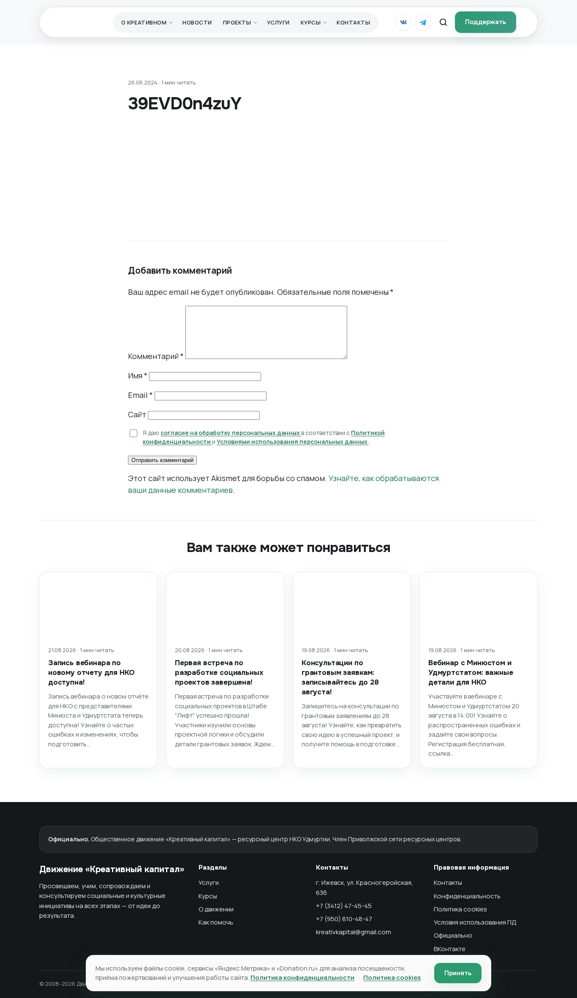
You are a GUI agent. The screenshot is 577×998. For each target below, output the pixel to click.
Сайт (137, 414)
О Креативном (143, 22)
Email (140, 395)
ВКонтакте (449, 948)
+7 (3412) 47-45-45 (344, 905)
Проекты (237, 22)
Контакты (353, 22)
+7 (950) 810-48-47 (344, 918)
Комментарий (156, 356)
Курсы (311, 22)
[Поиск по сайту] (443, 22)
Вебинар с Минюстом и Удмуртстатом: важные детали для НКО (470, 672)
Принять (457, 973)
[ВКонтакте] (403, 22)
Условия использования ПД (475, 922)
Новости (197, 22)
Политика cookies (460, 909)
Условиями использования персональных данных (293, 442)
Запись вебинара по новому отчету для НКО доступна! (91, 672)
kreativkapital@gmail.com (353, 931)
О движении (216, 909)
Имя (137, 375)
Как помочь (216, 922)
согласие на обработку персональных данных (231, 433)
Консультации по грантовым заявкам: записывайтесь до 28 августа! (340, 677)
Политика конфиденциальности (302, 977)
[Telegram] (422, 22)
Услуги (278, 22)
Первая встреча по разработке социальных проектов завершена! (219, 672)
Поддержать (485, 22)
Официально (453, 935)
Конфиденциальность (467, 896)
